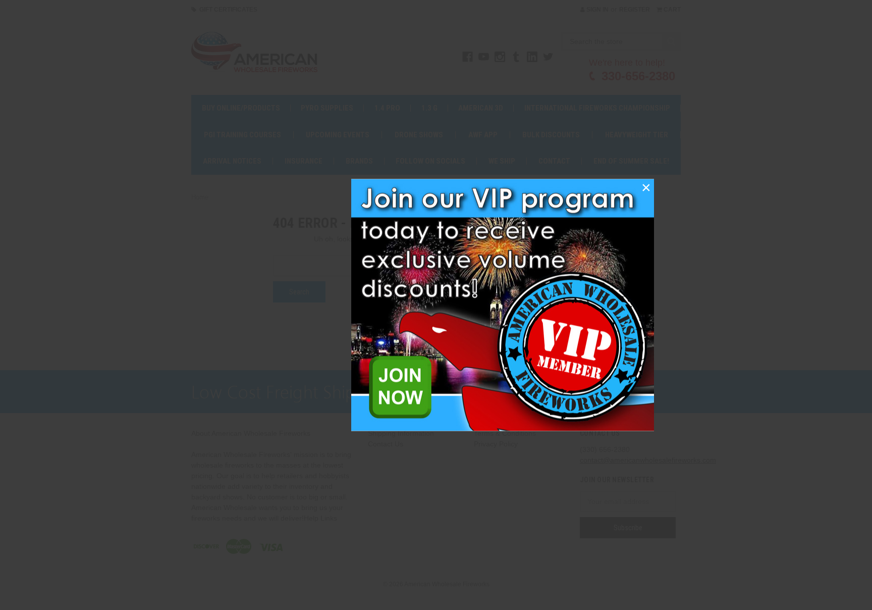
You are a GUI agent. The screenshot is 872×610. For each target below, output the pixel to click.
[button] (646, 187)
